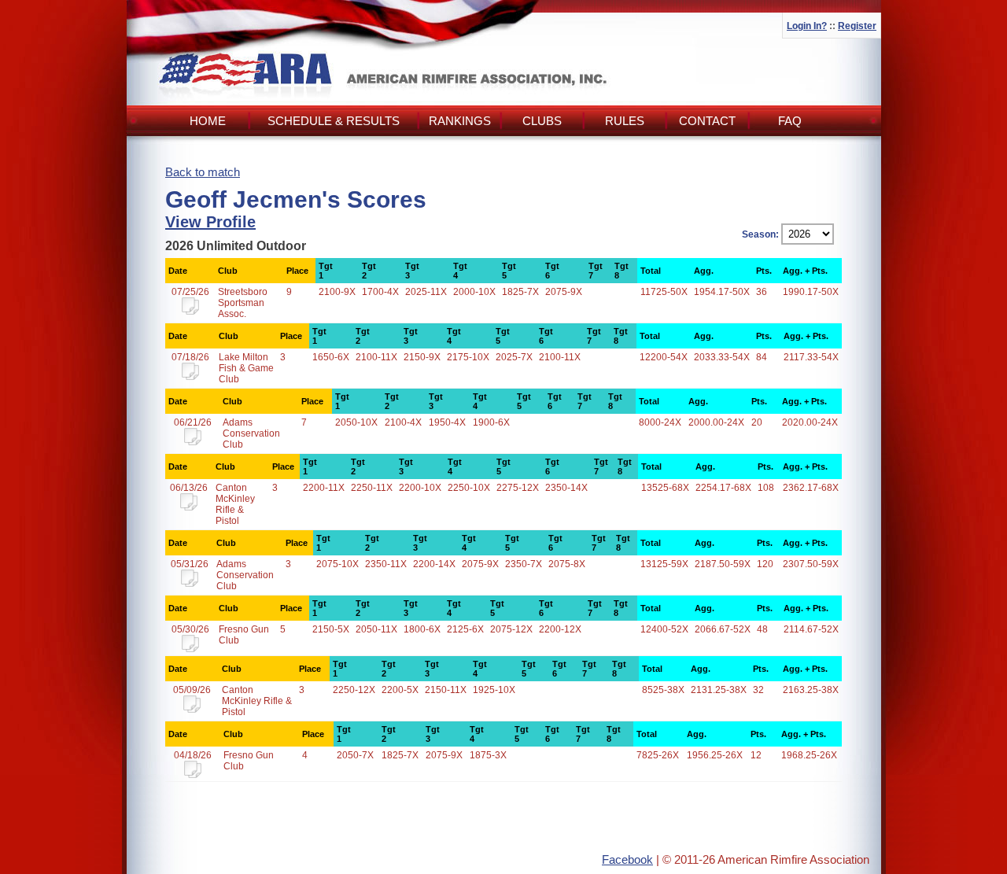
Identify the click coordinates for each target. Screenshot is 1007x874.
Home (208, 120)
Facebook (627, 859)
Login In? (807, 25)
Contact (707, 120)
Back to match (202, 172)
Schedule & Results (333, 120)
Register (857, 25)
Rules (624, 120)
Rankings (460, 120)
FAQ (790, 120)
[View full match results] (190, 311)
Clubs (542, 120)
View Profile (210, 221)
